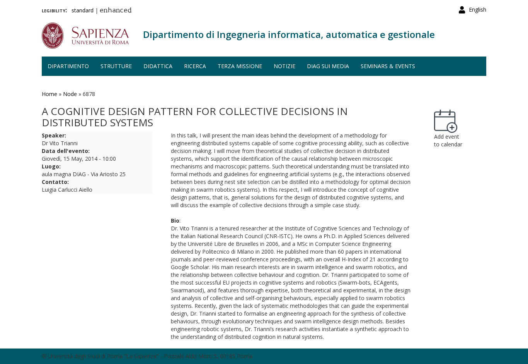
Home (49, 94)
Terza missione (240, 66)
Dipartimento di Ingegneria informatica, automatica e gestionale (289, 34)
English (477, 9)
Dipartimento (68, 66)
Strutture (116, 66)
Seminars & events (388, 66)
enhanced (116, 10)
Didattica (157, 66)
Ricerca (195, 66)
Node (70, 94)
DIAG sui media (328, 66)
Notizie (284, 66)
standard (83, 10)
